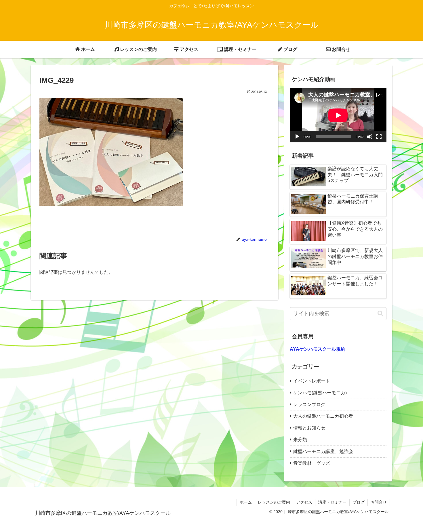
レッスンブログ (309, 404)
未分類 (300, 439)
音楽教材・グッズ (311, 463)
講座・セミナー (332, 502)
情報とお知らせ (309, 427)
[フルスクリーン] (379, 136)
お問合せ (379, 502)
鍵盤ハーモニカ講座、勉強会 (323, 451)
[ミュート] (370, 136)
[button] (380, 313)
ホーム (246, 502)
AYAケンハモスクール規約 (317, 349)
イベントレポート (311, 380)
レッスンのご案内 (274, 502)
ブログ (358, 502)
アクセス (304, 502)
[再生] (297, 136)
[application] (338, 115)
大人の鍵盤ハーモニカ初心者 (323, 416)
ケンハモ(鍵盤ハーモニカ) (320, 392)
